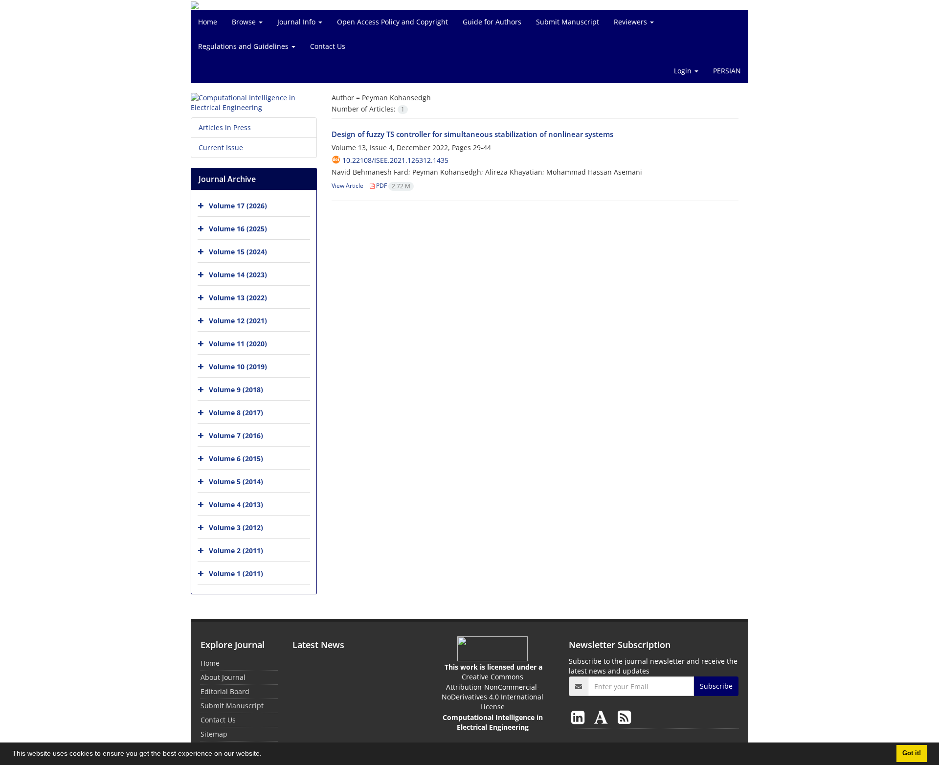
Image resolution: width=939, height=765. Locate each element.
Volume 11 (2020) (238, 343)
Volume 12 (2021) (238, 320)
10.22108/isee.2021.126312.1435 (395, 160)
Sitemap (214, 734)
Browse (245, 21)
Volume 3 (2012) (236, 527)
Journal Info (297, 21)
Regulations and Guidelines (244, 46)
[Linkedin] (580, 717)
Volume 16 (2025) (238, 228)
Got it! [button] (911, 753)
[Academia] (603, 717)
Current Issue (221, 147)
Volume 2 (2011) (236, 550)
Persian (727, 70)
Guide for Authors (492, 21)
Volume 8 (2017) (236, 412)
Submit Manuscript (567, 21)
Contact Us (327, 46)
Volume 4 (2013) (236, 504)
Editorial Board (225, 691)
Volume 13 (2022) (238, 297)
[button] (265, 754)
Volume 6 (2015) (236, 458)
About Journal (223, 677)
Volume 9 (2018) (236, 389)
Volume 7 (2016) (236, 435)
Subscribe (716, 686)
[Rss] (624, 717)
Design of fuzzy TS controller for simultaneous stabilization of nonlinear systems (472, 134)
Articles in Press (225, 127)
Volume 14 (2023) (238, 274)
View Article (347, 185)
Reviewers (631, 21)
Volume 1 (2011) (236, 573)
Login (683, 70)
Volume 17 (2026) (238, 205)
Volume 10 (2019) (238, 366)
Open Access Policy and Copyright (392, 21)
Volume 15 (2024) (238, 251)
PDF (392, 185)
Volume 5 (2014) (236, 481)
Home (207, 21)
